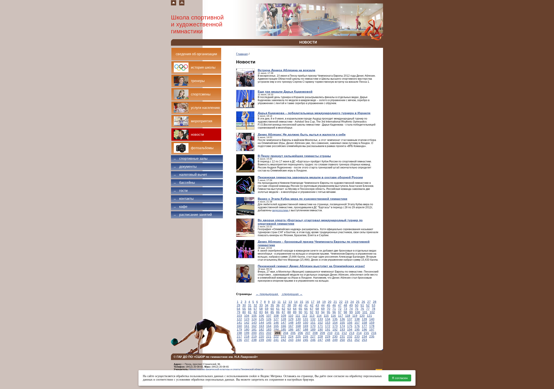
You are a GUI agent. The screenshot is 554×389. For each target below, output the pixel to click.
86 (278, 312)
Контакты (183, 198)
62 (283, 308)
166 (283, 326)
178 (371, 326)
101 (364, 312)
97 (339, 312)
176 (357, 326)
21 (335, 301)
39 (294, 305)
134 (327, 319)
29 (238, 305)
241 (276, 340)
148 (290, 322)
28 (374, 301)
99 (351, 312)
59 (266, 308)
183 (268, 329)
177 (364, 326)
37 (283, 305)
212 (344, 333)
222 (276, 336)
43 (317, 305)
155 (342, 322)
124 (254, 319)
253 (364, 340)
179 (239, 329)
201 (261, 333)
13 (290, 301)
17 (312, 301)
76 (362, 308)
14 (296, 301)
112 (304, 315)
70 (328, 308)
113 (311, 315)
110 (290, 315)
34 (266, 305)
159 (371, 322)
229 (327, 336)
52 (368, 305)
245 (305, 340)
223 (283, 336)
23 (346, 301)
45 (328, 305)
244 (298, 340)
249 (335, 340)
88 (289, 312)
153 (327, 322)
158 (364, 322)
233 (357, 336)
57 (255, 308)
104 (246, 315)
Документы (185, 166)
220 (261, 336)
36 (278, 305)
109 (283, 315)
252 (357, 340)
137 (349, 319)
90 (300, 312)
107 (268, 315)
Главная (242, 54)
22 (341, 301)
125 (261, 319)
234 (364, 336)
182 (261, 329)
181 (254, 329)
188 (305, 329)
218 (246, 336)
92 (311, 312)
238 (254, 340)
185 (283, 329)
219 (254, 336)
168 (298, 326)
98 (345, 312)
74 (351, 308)
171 (320, 326)
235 (371, 336)
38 (289, 305)
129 (290, 319)
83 (261, 312)
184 (276, 329)
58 (261, 308)
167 (290, 326)
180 (246, 329)
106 (261, 315)
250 (342, 340)
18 (318, 301)
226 (305, 336)
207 (307, 333)
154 (335, 322)
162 (254, 326)
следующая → (292, 294)
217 (239, 336)
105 (254, 315)
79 (238, 312)
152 (320, 322)
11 (279, 301)
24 (352, 301)
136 (342, 319)
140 (371, 319)
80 (244, 312)
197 (371, 329)
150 (305, 322)
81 (249, 312)
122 (239, 319)
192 (335, 329)
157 (357, 322)
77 (368, 308)
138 (357, 319)
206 (300, 333)
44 (323, 305)
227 (313, 336)
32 (255, 305)
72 (339, 308)
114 (319, 315)
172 (327, 326)
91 (306, 312)
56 (249, 308)
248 (327, 340)
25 (357, 301)
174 (342, 326)
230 (335, 336)
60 (272, 308)
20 (329, 301)
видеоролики (280, 210)
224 (290, 336)
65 (300, 308)
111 (297, 315)
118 (347, 315)
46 (334, 305)
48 (345, 305)
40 (300, 305)
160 (239, 326)
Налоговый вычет (190, 174)
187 (298, 329)
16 (307, 301)
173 (335, 326)
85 (272, 312)
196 (364, 329)
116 (333, 315)
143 (254, 322)
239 (261, 340)
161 (246, 326)
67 (311, 308)
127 (276, 319)
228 (320, 336)
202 (268, 333)
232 (349, 336)
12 (284, 301)
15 (301, 301)
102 (372, 312)
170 (313, 326)
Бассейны (184, 182)
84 (266, 312)
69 (323, 308)
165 (276, 326)
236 (239, 340)
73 (345, 308)
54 (238, 308)
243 (290, 340)
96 (334, 312)
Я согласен (400, 378)
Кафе (180, 206)
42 (311, 305)
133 (320, 319)
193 (342, 329)
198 (239, 333)
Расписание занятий (192, 214)
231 (342, 336)
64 (294, 308)
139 (364, 319)
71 (334, 308)
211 (337, 333)
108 (276, 315)
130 (298, 319)
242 (283, 340)
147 (283, 322)
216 (373, 333)
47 (339, 305)
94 (323, 312)
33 (261, 305)
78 (373, 308)
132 (313, 319)
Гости (180, 190)
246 (313, 340)
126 (268, 319)
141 (239, 322)
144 (261, 322)
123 (246, 319)
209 (322, 333)
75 (356, 308)
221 (268, 336)
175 (349, 326)
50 (356, 305)
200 (254, 333)
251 (349, 340)
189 (313, 329)
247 (320, 340)
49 (351, 305)
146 (276, 322)
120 (362, 315)
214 (359, 333)
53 (373, 305)
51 (362, 305)
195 (357, 329)
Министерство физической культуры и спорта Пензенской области (226, 369)
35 (272, 305)
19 (324, 301)
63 (289, 308)
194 (349, 329)
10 (273, 301)
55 (244, 308)
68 (317, 308)
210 (329, 333)
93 (317, 312)
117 (340, 315)
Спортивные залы (190, 158)
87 (283, 312)
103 (239, 315)
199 (246, 333)
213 (351, 333)
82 (255, 312)
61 (278, 308)
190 (320, 329)
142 (246, 322)
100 (357, 312)
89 (294, 312)
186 (290, 329)
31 (249, 305)
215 (366, 333)
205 (293, 333)
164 (268, 326)
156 (349, 322)
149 (298, 322)
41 (306, 305)
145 (268, 322)
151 (313, 322)
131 (305, 319)
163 (261, 326)
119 (354, 315)
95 (328, 312)
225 (298, 336)
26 (363, 301)
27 (369, 301)
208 (315, 333)
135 (335, 319)
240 (268, 340)
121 (369, 315)
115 (326, 315)
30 (244, 305)
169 (305, 326)
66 (306, 308)
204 (285, 333)
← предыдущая (267, 294)
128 (283, 319)
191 (327, 329)
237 (246, 340)
